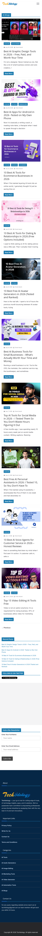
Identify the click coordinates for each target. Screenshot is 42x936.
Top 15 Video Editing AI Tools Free (20, 602)
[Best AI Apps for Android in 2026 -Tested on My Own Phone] (21, 90)
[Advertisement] (21, 704)
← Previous (6, 628)
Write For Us (6, 831)
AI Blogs (6, 43)
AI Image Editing (7, 868)
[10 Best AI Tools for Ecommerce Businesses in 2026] (21, 150)
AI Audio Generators (9, 863)
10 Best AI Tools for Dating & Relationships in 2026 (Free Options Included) (20, 236)
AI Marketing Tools (8, 874)
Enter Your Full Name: (9, 734)
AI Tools (14, 104)
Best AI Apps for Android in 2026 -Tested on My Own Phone (19, 115)
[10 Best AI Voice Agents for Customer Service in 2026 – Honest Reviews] (21, 518)
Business (14, 165)
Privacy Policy (7, 825)
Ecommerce (23, 165)
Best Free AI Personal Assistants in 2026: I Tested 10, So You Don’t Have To (21, 482)
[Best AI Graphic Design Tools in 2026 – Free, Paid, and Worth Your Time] (21, 29)
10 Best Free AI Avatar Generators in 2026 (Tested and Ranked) (19, 294)
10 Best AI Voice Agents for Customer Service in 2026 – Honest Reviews (19, 543)
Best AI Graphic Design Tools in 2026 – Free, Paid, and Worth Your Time (20, 54)
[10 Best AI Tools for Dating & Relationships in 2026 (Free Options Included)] (21, 211)
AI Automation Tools (9, 885)
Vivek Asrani (19, 47)
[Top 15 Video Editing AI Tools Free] (21, 578)
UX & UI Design (16, 43)
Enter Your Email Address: (11, 746)
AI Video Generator (8, 879)
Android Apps (23, 104)
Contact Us (5, 836)
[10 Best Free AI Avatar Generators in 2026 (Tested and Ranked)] (21, 269)
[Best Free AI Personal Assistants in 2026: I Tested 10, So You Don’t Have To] (21, 457)
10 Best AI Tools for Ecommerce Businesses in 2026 (18, 176)
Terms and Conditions (9, 842)
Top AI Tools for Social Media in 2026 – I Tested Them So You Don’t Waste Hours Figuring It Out (20, 420)
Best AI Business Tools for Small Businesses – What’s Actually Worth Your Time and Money (20, 356)
